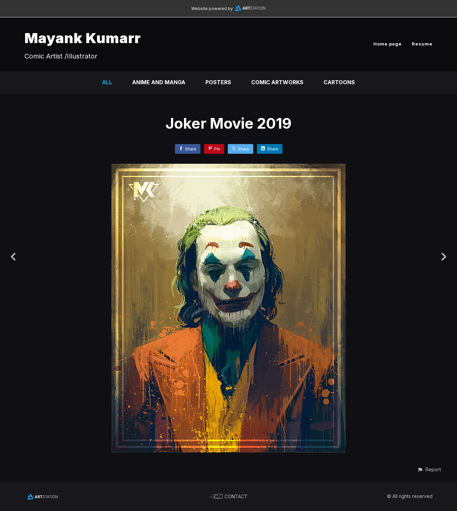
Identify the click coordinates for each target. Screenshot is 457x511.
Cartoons (339, 82)
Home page (387, 43)
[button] (429, 469)
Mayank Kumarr (82, 37)
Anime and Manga (158, 82)
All (107, 82)
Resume (422, 43)
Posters (218, 82)
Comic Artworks (277, 82)
